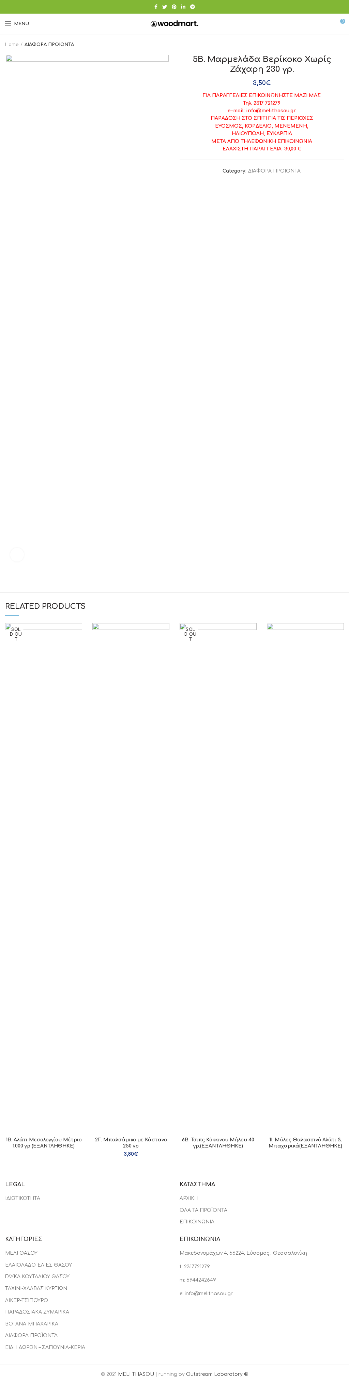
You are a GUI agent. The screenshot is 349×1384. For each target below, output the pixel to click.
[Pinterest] (174, 6)
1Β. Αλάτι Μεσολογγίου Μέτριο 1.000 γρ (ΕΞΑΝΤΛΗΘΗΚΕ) (44, 1143)
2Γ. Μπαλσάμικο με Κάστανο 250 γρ (131, 1143)
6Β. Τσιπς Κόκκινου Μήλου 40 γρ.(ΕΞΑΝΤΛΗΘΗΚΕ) (218, 1143)
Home (12, 44)
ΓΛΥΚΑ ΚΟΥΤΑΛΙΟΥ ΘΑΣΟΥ (37, 1276)
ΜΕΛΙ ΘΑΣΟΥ (21, 1253)
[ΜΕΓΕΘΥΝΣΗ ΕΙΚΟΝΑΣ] (17, 554)
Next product (340, 44)
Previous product (326, 44)
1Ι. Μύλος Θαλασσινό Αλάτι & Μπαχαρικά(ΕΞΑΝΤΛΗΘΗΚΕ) (305, 1143)
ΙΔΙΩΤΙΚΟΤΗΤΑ (22, 1198)
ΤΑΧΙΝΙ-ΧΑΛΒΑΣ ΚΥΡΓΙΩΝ (36, 1288)
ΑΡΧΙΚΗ (189, 1198)
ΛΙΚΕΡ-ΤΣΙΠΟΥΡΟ (26, 1300)
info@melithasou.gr (209, 1293)
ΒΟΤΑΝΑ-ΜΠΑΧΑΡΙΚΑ (31, 1323)
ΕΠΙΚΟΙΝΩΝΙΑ (197, 1221)
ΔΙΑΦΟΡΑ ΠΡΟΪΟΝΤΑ (49, 44)
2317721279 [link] (197, 1266)
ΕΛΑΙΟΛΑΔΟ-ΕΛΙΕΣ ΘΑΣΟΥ (38, 1265)
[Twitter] (164, 6)
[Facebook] (156, 6)
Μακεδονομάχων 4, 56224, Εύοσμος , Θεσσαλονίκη (243, 1253)
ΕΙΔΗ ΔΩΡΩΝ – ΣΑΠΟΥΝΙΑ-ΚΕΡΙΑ (45, 1347)
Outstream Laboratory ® (217, 1374)
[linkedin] (183, 6)
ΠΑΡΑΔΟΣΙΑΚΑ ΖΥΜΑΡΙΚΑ (37, 1312)
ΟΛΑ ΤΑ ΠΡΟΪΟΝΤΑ (203, 1210)
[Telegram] (192, 6)
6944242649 (201, 1280)
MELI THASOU (136, 1374)
